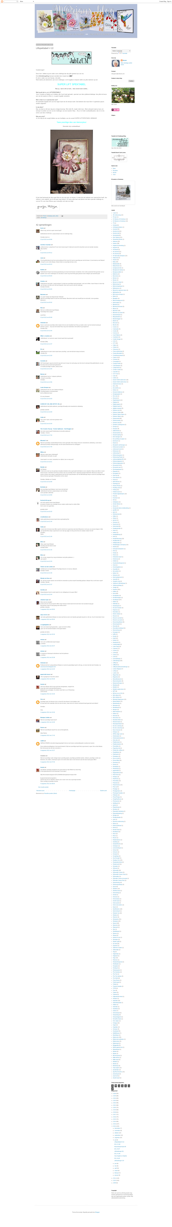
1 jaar (114, 213)
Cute (114, 375)
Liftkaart (115, 664)
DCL (114, 386)
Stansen (115, 917)
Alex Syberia (116, 237)
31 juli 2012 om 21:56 (46, 573)
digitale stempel (117, 408)
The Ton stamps (117, 976)
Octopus (115, 732)
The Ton (115, 974)
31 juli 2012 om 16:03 (46, 398)
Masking (115, 685)
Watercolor (116, 1037)
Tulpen (115, 992)
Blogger (97, 1212)
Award (114, 259)
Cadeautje (116, 329)
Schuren (115, 852)
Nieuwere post (40, 790)
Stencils (115, 925)
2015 (114, 1119)
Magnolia (115, 677)
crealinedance (44, 517)
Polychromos (116, 785)
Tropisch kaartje (117, 986)
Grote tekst (116, 526)
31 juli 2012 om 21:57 (46, 584)
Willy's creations (45, 336)
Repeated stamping (118, 811)
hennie (42, 684)
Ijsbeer (115, 573)
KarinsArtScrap (44, 500)
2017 (114, 1114)
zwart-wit (115, 1076)
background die (117, 268)
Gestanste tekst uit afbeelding (121, 508)
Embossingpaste (117, 461)
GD (114, 500)
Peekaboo (115, 756)
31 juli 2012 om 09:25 (46, 276)
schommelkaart (117, 848)
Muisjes (115, 709)
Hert (114, 550)
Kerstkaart (115, 599)
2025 (114, 1096)
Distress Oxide (117, 412)
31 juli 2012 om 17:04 (46, 435)
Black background (118, 300)
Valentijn (115, 1006)
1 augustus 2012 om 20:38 (47, 657)
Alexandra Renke (117, 239)
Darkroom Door (117, 384)
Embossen (116, 451)
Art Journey (116, 253)
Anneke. (42, 281)
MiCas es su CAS (117, 693)
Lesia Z (115, 654)
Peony (114, 764)
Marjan (125, 60)
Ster (114, 929)
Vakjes (114, 1004)
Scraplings (116, 856)
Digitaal (115, 402)
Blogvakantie (116, 316)
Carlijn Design (117, 339)
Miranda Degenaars (118, 699)
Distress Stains (117, 416)
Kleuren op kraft (117, 618)
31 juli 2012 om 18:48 (46, 481)
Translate (124, 53)
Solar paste (116, 903)
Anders (115, 243)
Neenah (115, 715)
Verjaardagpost (117, 1017)
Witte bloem (116, 1057)
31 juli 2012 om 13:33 (46, 355)
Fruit (114, 496)
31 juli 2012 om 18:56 (46, 495)
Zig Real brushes (117, 1071)
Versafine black (117, 1019)
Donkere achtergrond (118, 424)
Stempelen (116, 919)
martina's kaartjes (45, 244)
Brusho (115, 325)
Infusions (115, 575)
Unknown (43, 322)
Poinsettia (115, 780)
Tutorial (115, 994)
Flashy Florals (116, 485)
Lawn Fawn (116, 646)
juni (116, 1163)
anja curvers (44, 614)
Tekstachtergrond (117, 962)
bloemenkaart (116, 314)
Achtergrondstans (117, 227)
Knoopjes (115, 632)
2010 (114, 1180)
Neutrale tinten (117, 719)
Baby (114, 262)
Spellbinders (116, 909)
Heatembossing (117, 538)
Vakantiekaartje (117, 1002)
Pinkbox (115, 776)
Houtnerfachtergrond (118, 563)
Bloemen (115, 310)
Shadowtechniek (117, 862)
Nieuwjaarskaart (117, 723)
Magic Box (116, 675)
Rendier (115, 809)
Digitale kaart (116, 406)
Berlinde (42, 487)
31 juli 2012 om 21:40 (46, 521)
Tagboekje (116, 954)
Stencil (115, 923)
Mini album (116, 695)
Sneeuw (115, 897)
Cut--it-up (115, 373)
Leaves (115, 650)
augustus (117, 1137)
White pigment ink (118, 1047)
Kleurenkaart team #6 (120, 1146)
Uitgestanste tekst (117, 996)
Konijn (114, 636)
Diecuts (115, 398)
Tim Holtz (115, 978)
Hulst (114, 565)
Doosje (115, 426)
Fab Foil (115, 475)
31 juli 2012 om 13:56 (46, 382)
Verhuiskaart (116, 1013)
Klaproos (115, 610)
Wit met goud (116, 1055)
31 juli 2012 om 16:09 (46, 412)
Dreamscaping (117, 434)
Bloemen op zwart (118, 312)
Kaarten (115, 589)
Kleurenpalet (116, 624)
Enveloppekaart (117, 469)
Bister (114, 296)
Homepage (72, 790)
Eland (114, 443)
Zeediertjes (116, 1069)
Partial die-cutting (117, 750)
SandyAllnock (116, 844)
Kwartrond (115, 642)
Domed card (116, 422)
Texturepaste (116, 970)
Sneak (114, 894)
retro (114, 819)
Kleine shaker (116, 614)
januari (117, 1175)
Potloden (115, 795)
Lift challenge (116, 658)
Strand (114, 935)
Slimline (115, 888)
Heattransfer (116, 540)
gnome (115, 520)
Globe (114, 518)
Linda (41, 417)
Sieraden (115, 866)
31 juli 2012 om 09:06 (46, 239)
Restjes (115, 815)
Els (41, 349)
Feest (114, 479)
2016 (114, 1117)
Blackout (115, 304)
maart (116, 1170)
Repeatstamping (117, 813)
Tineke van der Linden (46, 566)
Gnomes (115, 522)
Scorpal (115, 854)
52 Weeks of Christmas (119, 219)
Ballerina (115, 274)
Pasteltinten (116, 752)
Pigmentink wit (117, 772)
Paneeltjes (116, 746)
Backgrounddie (117, 272)
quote (114, 805)
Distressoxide (116, 420)
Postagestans (116, 791)
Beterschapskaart (117, 286)
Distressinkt (116, 418)
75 (113, 223)
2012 (114, 1126)
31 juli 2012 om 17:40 (46, 446)
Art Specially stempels (119, 255)
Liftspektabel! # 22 (119, 1142)
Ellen (41, 541)
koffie (114, 634)
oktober (117, 1133)
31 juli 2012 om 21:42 (46, 549)
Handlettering (116, 534)
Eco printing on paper (119, 439)
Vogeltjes (115, 1027)
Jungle (115, 587)
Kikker (114, 601)
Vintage (115, 1023)
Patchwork (116, 754)
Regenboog (116, 807)
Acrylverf (115, 229)
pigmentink (116, 770)
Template (115, 966)
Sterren (115, 933)
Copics (115, 357)
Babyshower (116, 266)
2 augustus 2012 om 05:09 (47, 679)
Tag (114, 951)
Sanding (115, 842)
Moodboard (116, 707)
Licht (114, 656)
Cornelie (42, 361)
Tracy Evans (116, 980)
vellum (114, 1010)
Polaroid (115, 783)
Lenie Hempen (44, 387)
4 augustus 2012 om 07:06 (47, 762)
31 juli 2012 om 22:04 (46, 594)
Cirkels (115, 347)
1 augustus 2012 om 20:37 (47, 646)
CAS (114, 341)
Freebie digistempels (118, 493)
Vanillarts (115, 1008)
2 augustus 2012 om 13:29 (47, 722)
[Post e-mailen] (62, 215)
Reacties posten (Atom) (50, 793)
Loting (114, 671)
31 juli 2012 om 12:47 (46, 344)
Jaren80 (115, 579)
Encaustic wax (117, 467)
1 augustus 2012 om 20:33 (47, 634)
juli (115, 1140)
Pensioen (115, 762)
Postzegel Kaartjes (118, 793)
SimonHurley (116, 882)
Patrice (42, 727)
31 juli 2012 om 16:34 (46, 423)
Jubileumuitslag (117, 585)
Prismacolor (116, 801)
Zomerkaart (116, 1074)
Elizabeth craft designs (119, 445)
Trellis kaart (116, 982)
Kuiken (115, 640)
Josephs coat (116, 581)
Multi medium (116, 711)
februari (117, 1173)
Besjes (115, 280)
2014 (114, 1121)
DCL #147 (117, 1149)
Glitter (114, 516)
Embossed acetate (118, 447)
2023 (114, 1100)
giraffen (115, 510)
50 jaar (115, 217)
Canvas (115, 333)
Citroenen (115, 349)
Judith (42, 741)
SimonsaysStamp (117, 884)
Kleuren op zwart (117, 620)
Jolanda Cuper (44, 599)
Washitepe (116, 1035)
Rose (114, 835)
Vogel (114, 1025)
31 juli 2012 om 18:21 (46, 461)
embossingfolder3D (118, 459)
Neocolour (116, 717)
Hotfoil (114, 561)
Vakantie (115, 1000)
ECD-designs (116, 436)
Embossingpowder (118, 463)
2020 (114, 1107)
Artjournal (115, 257)
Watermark (116, 1043)
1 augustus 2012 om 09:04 (47, 619)
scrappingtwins (44, 624)
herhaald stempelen (118, 548)
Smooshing (116, 892)
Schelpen (115, 846)
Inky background (117, 577)
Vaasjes (115, 998)
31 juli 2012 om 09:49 (46, 317)
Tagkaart (115, 956)
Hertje (114, 553)
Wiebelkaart (116, 1049)
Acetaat (115, 225)
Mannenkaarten (117, 681)
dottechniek (116, 430)
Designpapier (116, 394)
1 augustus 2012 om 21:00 (47, 669)
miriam (42, 639)
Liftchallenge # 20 (119, 1160)
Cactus (115, 327)
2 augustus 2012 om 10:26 (47, 694)
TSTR (114, 988)
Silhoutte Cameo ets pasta (120, 878)
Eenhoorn (115, 441)
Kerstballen (116, 595)
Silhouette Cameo (118, 872)
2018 (114, 1112)
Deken (114, 390)
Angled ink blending (118, 245)
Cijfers (114, 345)
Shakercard (116, 864)
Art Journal (116, 251)
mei (116, 1166)
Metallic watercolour (118, 689)
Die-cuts (115, 396)
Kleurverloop (116, 630)
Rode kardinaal (117, 825)
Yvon (114, 174)
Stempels (115, 921)
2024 (114, 1098)
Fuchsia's (115, 498)
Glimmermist (116, 514)
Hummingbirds (117, 567)
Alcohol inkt (116, 233)
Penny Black (116, 760)
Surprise (115, 945)
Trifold (114, 984)
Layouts (115, 648)
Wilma (42, 452)
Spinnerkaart (116, 911)
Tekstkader (116, 964)
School (115, 850)
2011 (114, 1178)
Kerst (114, 593)
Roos (114, 833)
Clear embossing (117, 351)
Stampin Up (116, 913)
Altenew (115, 241)
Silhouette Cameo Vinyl (119, 874)
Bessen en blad (117, 282)
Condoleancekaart (118, 355)
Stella (42, 527)
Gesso (114, 506)
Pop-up (115, 787)
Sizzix (114, 886)
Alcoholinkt (116, 235)
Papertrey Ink (116, 748)
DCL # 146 (117, 1153)
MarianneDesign (117, 683)
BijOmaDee (116, 292)
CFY (114, 343)
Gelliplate (115, 502)
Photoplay (115, 766)
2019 (114, 1110)
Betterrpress (116, 288)
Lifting (114, 662)
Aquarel (115, 247)
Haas (114, 530)
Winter (114, 1053)
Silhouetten (116, 876)
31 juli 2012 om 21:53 (46, 561)
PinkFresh (115, 778)
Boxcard (115, 322)
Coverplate (116, 361)
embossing (116, 453)
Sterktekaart (116, 931)
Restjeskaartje (117, 817)
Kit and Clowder (117, 607)
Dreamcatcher (117, 432)
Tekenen (115, 960)
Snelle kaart (116, 901)
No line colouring (117, 728)
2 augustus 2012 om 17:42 (47, 735)
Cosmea (115, 359)
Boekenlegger (117, 319)
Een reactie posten (43, 787)
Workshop (115, 1065)
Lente (114, 652)
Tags (114, 958)
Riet (41, 308)
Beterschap (116, 284)
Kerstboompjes (117, 597)
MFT (114, 691)
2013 (114, 1124)
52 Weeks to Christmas (119, 221)
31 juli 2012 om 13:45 (46, 369)
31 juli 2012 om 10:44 (46, 330)
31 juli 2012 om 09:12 (46, 252)
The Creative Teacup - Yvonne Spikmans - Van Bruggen (55, 429)
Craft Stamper (116, 365)
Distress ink (116, 410)
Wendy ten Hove (45, 578)
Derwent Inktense (117, 392)
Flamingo (115, 483)
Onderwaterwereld (118, 738)
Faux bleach (116, 477)
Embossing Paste (117, 457)
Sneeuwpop (116, 899)
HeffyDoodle (116, 542)
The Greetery (116, 972)
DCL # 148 (117, 1144)
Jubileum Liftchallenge (119, 583)
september (118, 1135)
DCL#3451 (116, 388)
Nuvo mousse (116, 730)
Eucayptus (116, 473)
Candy (114, 331)
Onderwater (116, 736)
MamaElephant (117, 679)
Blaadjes (115, 298)
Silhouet (115, 868)
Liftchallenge (43, 217)
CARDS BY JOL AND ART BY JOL (50, 404)
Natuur (115, 713)
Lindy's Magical (117, 669)
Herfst (114, 546)
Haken (114, 532)
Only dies (115, 740)
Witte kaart (116, 1059)
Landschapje (116, 644)
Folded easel (116, 491)
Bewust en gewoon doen (119, 290)
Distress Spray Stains (118, 414)
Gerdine (42, 590)
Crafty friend (116, 367)
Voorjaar (115, 1029)
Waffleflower (116, 1033)
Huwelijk (115, 569)
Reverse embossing (118, 821)
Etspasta (115, 471)
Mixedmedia (116, 703)
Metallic (115, 687)
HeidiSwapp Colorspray (119, 544)
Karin (41, 228)
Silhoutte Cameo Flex (119, 880)
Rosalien (115, 170)
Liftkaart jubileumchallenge (120, 666)
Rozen (114, 837)
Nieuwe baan (116, 721)
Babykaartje (116, 264)
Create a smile (117, 369)
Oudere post (103, 790)
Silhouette (115, 870)
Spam (114, 907)
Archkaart (115, 249)
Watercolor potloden (118, 1039)
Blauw (114, 308)
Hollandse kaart (117, 557)
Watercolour (116, 1041)
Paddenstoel (116, 742)
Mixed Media (116, 701)
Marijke (42, 467)
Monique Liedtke (45, 717)
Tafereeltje (116, 949)
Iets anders (116, 571)
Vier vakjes (116, 1021)
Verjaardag (116, 1014)
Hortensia (115, 559)
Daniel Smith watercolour (120, 382)
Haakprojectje (116, 528)
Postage (115, 789)
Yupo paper (116, 1067)
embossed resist (117, 449)
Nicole (114, 172)
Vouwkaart (116, 1031)
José (41, 258)
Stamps (115, 915)
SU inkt (115, 943)
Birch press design (118, 294)
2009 (114, 1183)
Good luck (115, 524)
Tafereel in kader (117, 947)
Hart (114, 536)
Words (114, 1063)
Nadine (42, 269)
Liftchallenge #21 (119, 1151)
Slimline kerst (116, 890)
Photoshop (116, 768)
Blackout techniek (117, 306)
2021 (114, 1105)
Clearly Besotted (117, 353)
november (117, 1130)
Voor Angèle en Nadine (120, 1156)
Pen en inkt (116, 758)
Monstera (115, 705)
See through (116, 858)
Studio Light (116, 941)
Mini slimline (116, 697)
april (116, 1168)
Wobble (115, 1061)
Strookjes (115, 939)
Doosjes (115, 428)
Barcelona (115, 276)
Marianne (43, 294)
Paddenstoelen (117, 744)
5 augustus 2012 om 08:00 (47, 783)
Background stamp (118, 270)
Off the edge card (117, 734)
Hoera (114, 555)
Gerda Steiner (116, 504)
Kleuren (115, 616)
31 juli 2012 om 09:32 (46, 302)
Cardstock (115, 337)
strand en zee (116, 937)
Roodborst (116, 831)
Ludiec (115, 673)
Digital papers (116, 404)
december (117, 1128)
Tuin (114, 990)
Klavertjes (115, 612)
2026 (114, 1093)
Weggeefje (116, 1045)
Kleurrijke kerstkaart (118, 628)
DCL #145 (117, 1158)
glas (114, 512)
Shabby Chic (116, 860)
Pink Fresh (116, 774)
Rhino (114, 823)
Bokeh (114, 320)
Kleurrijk (115, 626)
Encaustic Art (116, 465)
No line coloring (117, 726)
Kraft (114, 638)
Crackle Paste (116, 363)
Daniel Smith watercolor (119, 379)
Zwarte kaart (116, 1078)
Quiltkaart (115, 803)
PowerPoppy (116, 797)
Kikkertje (115, 603)
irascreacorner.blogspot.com (48, 666)
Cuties (114, 377)
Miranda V (43, 440)
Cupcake (115, 371)
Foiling (115, 489)
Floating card (116, 487)
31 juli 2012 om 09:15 (46, 264)
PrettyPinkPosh (117, 799)
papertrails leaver (45, 674)
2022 (114, 1103)
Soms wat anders (117, 905)
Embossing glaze (117, 455)
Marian (42, 374)
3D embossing (117, 215)
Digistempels (116, 400)
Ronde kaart (116, 829)
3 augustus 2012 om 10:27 (47, 750)
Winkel (115, 1051)
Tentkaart (115, 968)
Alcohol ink (116, 231)
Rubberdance (116, 840)
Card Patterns (116, 335)
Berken (115, 278)
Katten (114, 591)
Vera (41, 699)
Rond (114, 827)
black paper (116, 302)
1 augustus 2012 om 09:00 (47, 609)
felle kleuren (116, 481)
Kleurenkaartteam (118, 622)
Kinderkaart (116, 605)
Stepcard (115, 927)
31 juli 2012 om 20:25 (46, 511)
